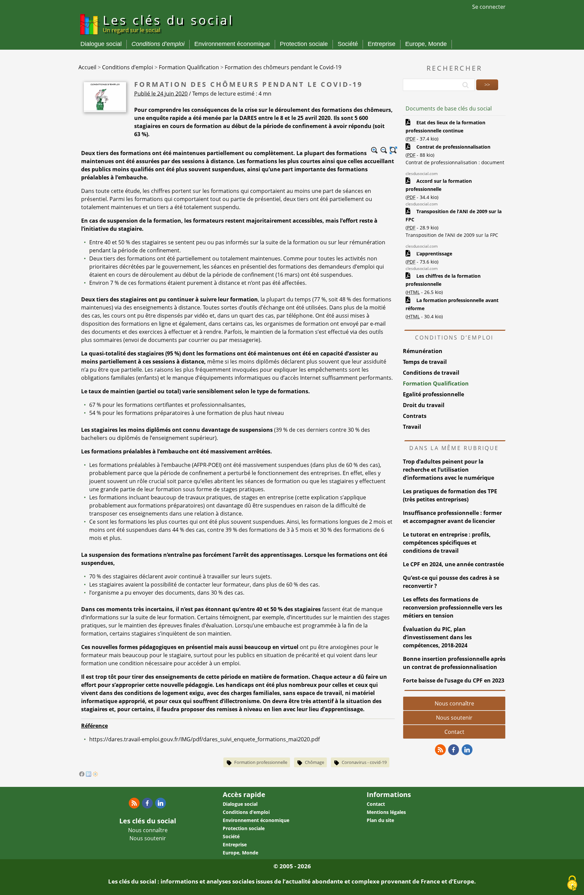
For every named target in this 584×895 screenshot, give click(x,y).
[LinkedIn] (88, 774)
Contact (454, 732)
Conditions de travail (431, 372)
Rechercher (454, 68)
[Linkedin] (467, 749)
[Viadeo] (95, 774)
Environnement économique (232, 44)
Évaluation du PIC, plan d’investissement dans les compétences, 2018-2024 (437, 637)
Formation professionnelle (260, 762)
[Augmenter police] (374, 150)
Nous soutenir (454, 717)
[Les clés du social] (89, 36)
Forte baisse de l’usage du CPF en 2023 (453, 680)
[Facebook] (81, 774)
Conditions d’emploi (158, 44)
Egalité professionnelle (433, 394)
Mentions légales (386, 812)
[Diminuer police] (384, 150)
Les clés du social (168, 22)
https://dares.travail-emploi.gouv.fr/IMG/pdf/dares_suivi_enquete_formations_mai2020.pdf (204, 739)
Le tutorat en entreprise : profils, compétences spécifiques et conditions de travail (447, 542)
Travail (412, 426)
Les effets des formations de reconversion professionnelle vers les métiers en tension (452, 607)
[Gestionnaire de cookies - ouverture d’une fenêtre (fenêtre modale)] (572, 883)
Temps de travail (425, 362)
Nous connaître (454, 703)
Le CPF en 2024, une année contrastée (453, 564)
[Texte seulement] (393, 150)
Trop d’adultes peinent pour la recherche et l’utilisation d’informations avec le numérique (448, 469)
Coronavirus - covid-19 (364, 762)
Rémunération (422, 351)
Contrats (415, 416)
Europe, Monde (426, 44)
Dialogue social (101, 44)
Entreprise (381, 44)
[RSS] (440, 749)
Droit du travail (423, 405)
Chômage (314, 762)
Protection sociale (304, 44)
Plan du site (380, 820)
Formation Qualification (436, 383)
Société (348, 44)
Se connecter (489, 6)
